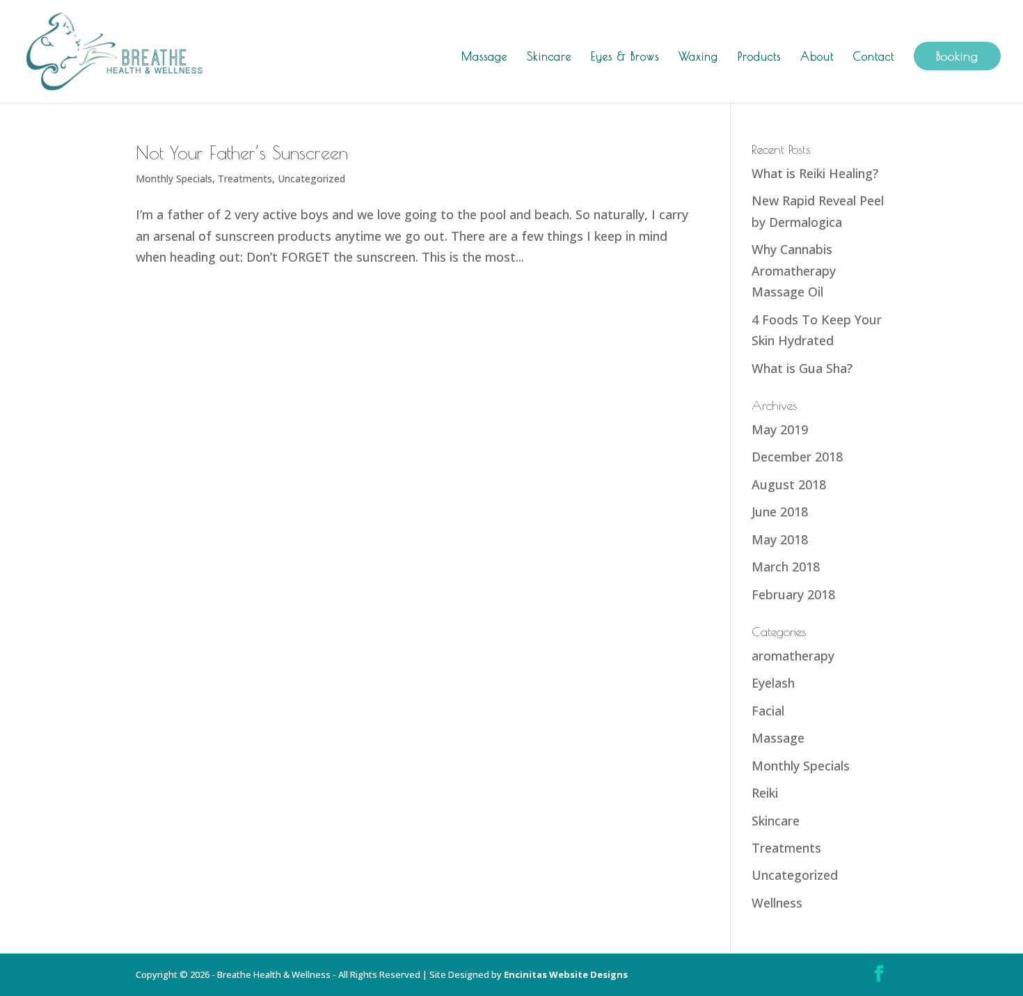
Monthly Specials (174, 178)
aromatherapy (793, 655)
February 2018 (793, 594)
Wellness (777, 902)
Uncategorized (311, 178)
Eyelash (773, 682)
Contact (873, 57)
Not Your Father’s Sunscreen (242, 152)
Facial (768, 710)
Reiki (765, 792)
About (817, 57)
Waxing (698, 57)
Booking (957, 56)
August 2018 (789, 484)
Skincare (549, 57)
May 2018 (780, 539)
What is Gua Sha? (802, 368)
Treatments (245, 178)
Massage (484, 57)
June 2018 (780, 511)
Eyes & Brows (625, 57)
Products (759, 57)
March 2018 (786, 566)
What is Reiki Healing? (815, 173)
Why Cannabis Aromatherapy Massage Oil (794, 270)
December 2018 (797, 456)
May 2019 (780, 429)
